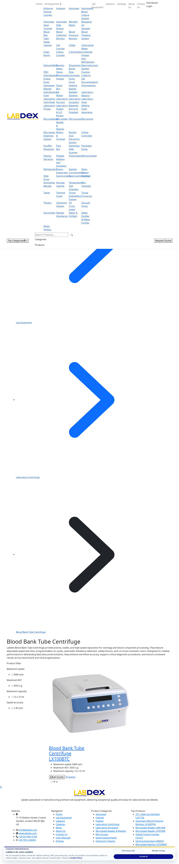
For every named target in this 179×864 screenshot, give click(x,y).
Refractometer (89, 155)
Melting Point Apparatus (86, 109)
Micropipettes (50, 119)
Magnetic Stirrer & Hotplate (74, 109)
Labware (110, 3)
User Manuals (63, 837)
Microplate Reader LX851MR (150, 827)
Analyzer (60, 8)
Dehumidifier (50, 65)
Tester (46, 192)
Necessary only (128, 851)
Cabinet (47, 45)
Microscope (75, 119)
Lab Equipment (97, 5)
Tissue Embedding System (75, 196)
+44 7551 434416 (27, 840)
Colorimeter (75, 51)
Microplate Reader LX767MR (150, 831)
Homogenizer (88, 85)
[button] (152, 4)
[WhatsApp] (1, 787)
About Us (131, 5)
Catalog (71, 777)
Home (39, 3)
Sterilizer (86, 175)
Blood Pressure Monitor (73, 35)
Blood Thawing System (85, 35)
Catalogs (121, 3)
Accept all (143, 856)
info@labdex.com (28, 829)
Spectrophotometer (79, 175)
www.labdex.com (28, 833)
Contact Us (141, 5)
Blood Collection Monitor (61, 35)
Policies (60, 841)
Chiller (72, 45)
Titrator (47, 202)
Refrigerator (50, 169)
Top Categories (16, 240)
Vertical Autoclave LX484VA (150, 841)
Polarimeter (75, 155)
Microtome (87, 119)
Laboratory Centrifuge (107, 824)
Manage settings (158, 851)
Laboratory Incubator (107, 827)
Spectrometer (63, 175)
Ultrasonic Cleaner (105, 841)
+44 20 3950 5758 (28, 836)
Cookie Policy (76, 858)
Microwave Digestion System (49, 136)
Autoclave (74, 8)
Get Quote (57, 777)
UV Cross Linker (72, 206)
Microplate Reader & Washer (111, 831)
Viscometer (49, 212)
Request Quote (163, 240)
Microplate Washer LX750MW (151, 844)
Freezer (60, 78)
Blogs (59, 827)
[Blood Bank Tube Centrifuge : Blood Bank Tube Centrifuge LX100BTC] (91, 703)
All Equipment (52, 3)
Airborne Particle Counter (48, 12)
